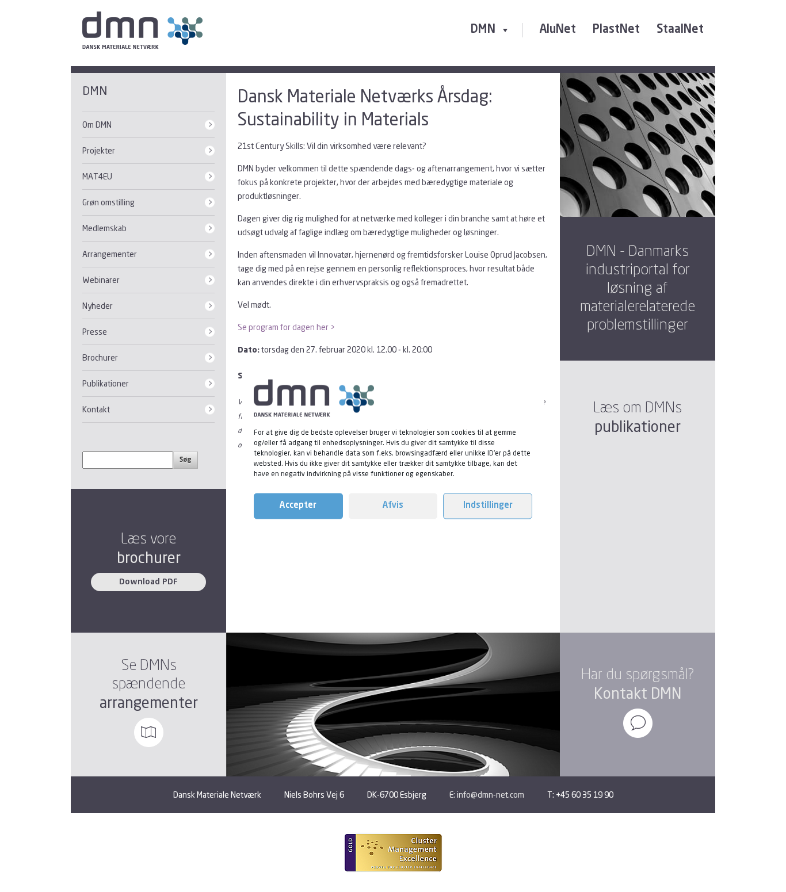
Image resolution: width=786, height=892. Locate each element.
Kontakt (96, 409)
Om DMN (97, 124)
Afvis (393, 505)
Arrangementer (109, 254)
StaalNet (680, 30)
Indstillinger (488, 505)
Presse (94, 331)
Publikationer (105, 383)
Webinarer (101, 280)
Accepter (298, 505)
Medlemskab (104, 228)
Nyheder (97, 306)
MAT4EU (97, 176)
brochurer (149, 557)
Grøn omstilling (108, 202)
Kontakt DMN (637, 693)
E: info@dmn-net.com (486, 794)
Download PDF (148, 582)
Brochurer (100, 357)
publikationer (637, 426)
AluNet (557, 30)
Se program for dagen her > (286, 327)
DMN (483, 30)
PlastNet (616, 30)
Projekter (98, 150)
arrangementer (149, 702)
